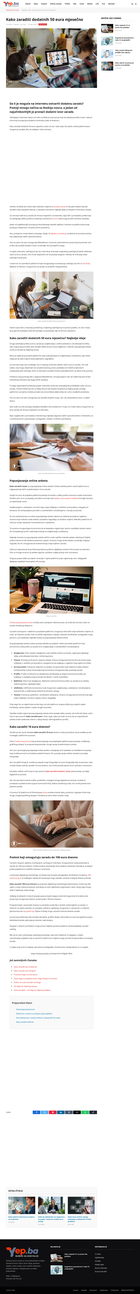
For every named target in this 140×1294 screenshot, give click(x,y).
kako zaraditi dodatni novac (58, 771)
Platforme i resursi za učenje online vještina (34, 1013)
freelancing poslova (23, 741)
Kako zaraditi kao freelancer (25, 967)
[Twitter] (3, 104)
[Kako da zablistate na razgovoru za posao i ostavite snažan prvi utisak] (51, 1205)
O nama (98, 1254)
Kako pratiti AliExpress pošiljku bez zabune (123, 51)
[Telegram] (3, 154)
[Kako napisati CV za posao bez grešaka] (107, 28)
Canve (44, 792)
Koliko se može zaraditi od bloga (27, 982)
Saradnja (84, 1290)
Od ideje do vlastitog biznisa (25, 986)
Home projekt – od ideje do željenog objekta (32, 990)
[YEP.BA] (11, 4)
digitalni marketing (58, 233)
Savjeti (44, 4)
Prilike (67, 4)
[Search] (132, 3)
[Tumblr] (3, 137)
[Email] (3, 121)
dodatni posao (60, 206)
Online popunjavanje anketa (21, 622)
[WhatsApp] (3, 160)
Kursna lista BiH (101, 1271)
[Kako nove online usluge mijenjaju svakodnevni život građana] (81, 1205)
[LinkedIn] (3, 110)
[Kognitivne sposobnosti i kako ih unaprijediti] (107, 41)
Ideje (36, 4)
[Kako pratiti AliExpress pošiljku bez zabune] (107, 53)
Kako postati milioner (25, 1022)
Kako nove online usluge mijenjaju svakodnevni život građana (79, 1219)
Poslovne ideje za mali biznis (25, 974)
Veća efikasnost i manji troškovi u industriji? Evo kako (38, 1018)
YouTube (86, 263)
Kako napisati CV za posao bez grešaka (122, 26)
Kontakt (111, 4)
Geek (82, 4)
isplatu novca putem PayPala (66, 498)
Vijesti (28, 4)
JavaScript (30, 911)
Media (89, 4)
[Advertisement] (51, 168)
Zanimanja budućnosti (25, 1009)
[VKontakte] (3, 149)
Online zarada (56, 4)
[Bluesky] (3, 132)
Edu (74, 4)
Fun (103, 4)
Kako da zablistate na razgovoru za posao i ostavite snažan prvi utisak (51, 1219)
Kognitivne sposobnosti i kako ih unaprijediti (124, 39)
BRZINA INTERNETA (127, 1290)
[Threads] (3, 165)
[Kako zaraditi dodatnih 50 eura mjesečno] (51, 58)
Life (97, 4)
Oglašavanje (99, 1257)
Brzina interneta (101, 1268)
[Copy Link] (3, 126)
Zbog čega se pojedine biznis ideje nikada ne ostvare (35, 978)
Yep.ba (24, 10)
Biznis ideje (42, 24)
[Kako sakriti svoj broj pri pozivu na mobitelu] (21, 1205)
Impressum (93, 1290)
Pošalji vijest (99, 1264)
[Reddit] (3, 143)
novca (54, 218)
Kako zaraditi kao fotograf (25, 970)
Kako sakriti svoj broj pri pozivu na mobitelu (21, 1218)
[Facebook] (3, 98)
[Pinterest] (3, 115)
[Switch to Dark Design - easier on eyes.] (136, 4)
